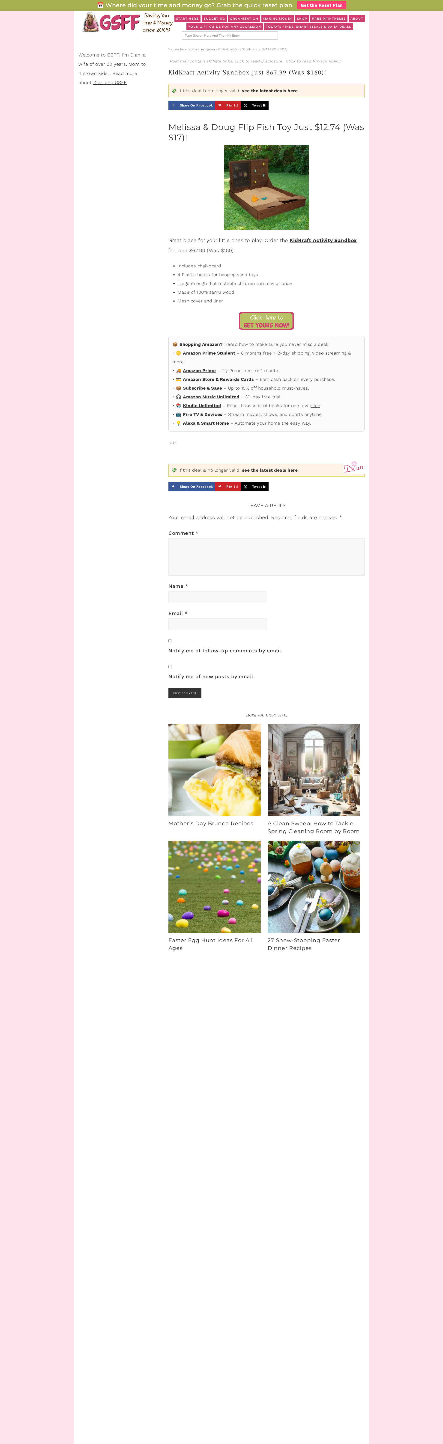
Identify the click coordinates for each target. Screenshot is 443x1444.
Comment (183, 533)
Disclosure (272, 61)
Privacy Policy (326, 61)
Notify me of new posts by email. (211, 676)
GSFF (127, 22)
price (315, 405)
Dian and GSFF (110, 82)
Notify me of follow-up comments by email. (225, 651)
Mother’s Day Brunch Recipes (210, 823)
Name (178, 586)
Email (178, 613)
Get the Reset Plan (322, 5)
